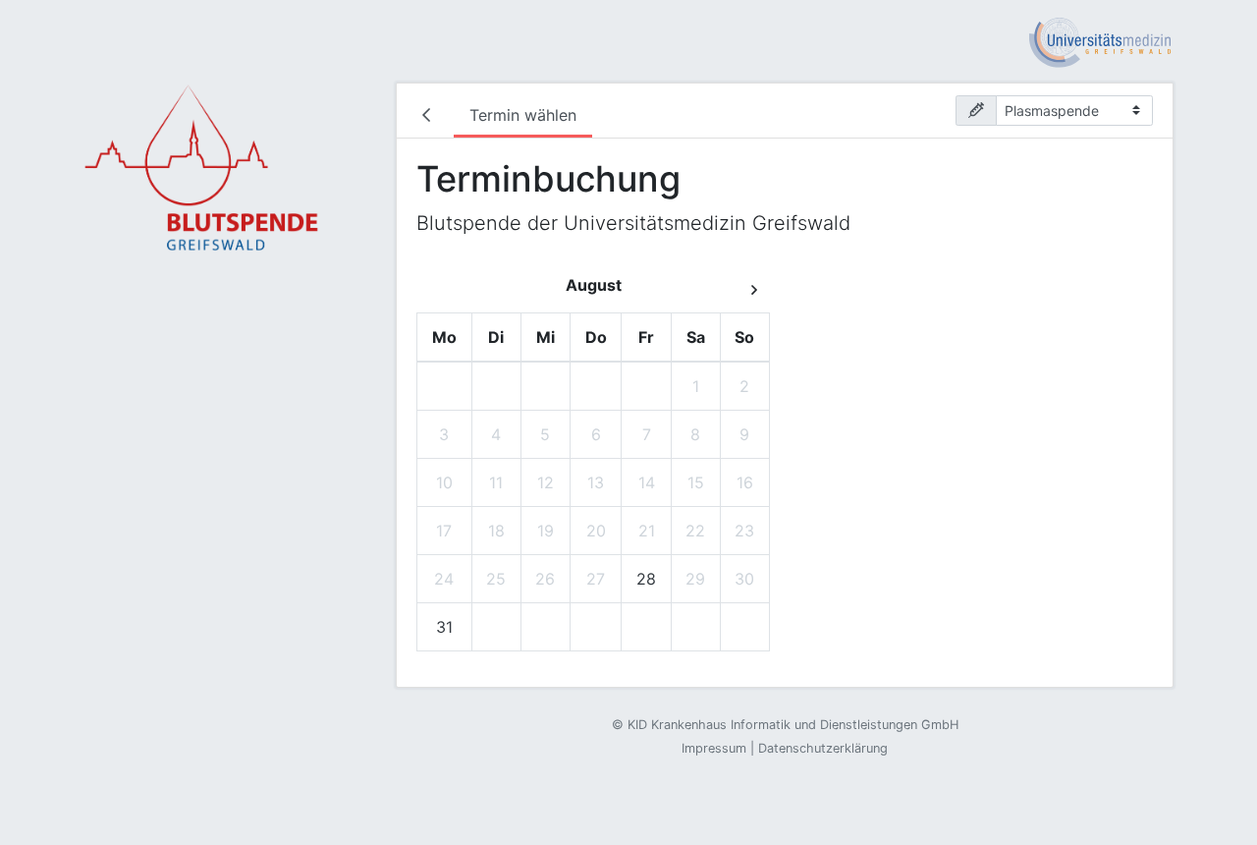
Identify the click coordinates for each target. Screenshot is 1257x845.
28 (646, 579)
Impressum (714, 748)
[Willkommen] (430, 117)
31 (444, 627)
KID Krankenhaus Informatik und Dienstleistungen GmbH (793, 724)
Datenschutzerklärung (823, 748)
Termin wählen (522, 115)
